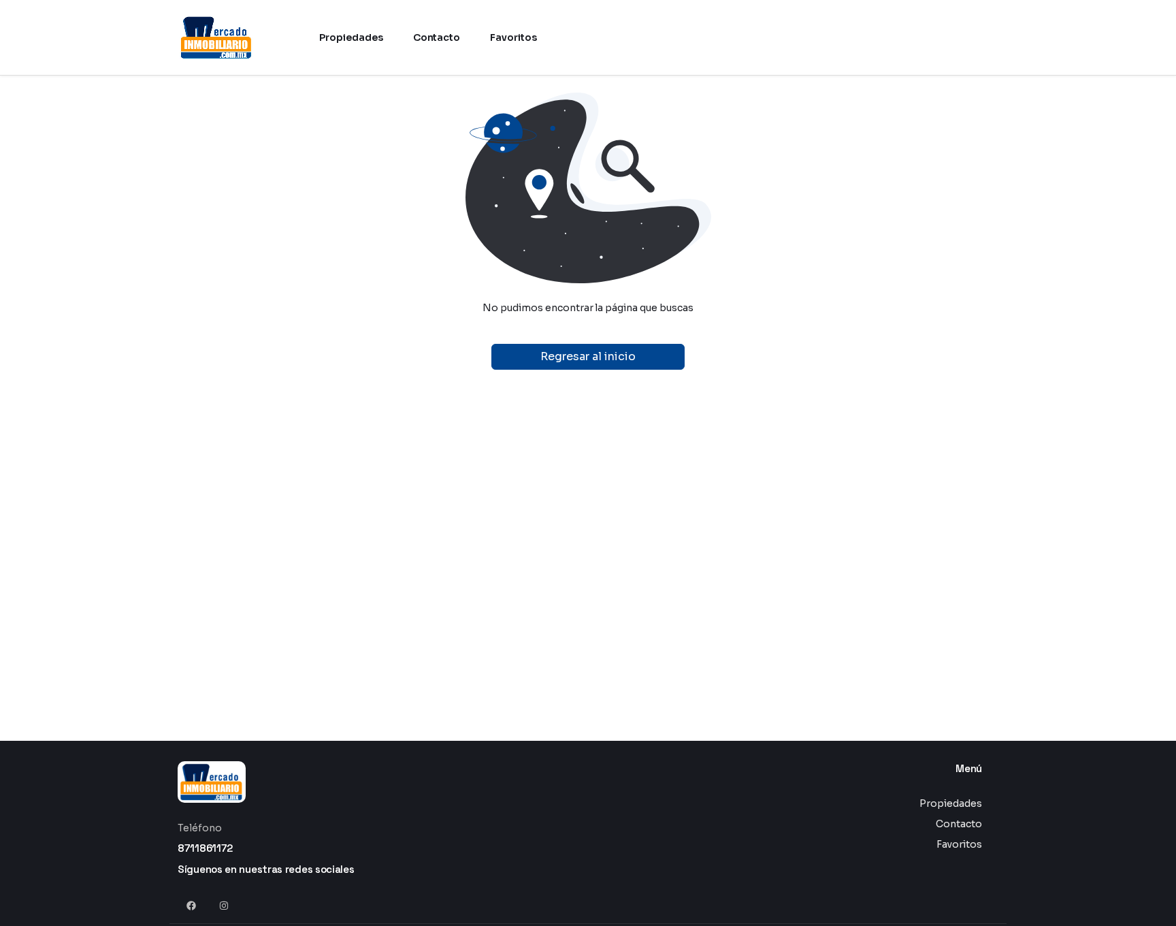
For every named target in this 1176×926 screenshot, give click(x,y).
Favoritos (959, 844)
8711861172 (205, 848)
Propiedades (950, 803)
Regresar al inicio (587, 356)
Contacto (959, 824)
